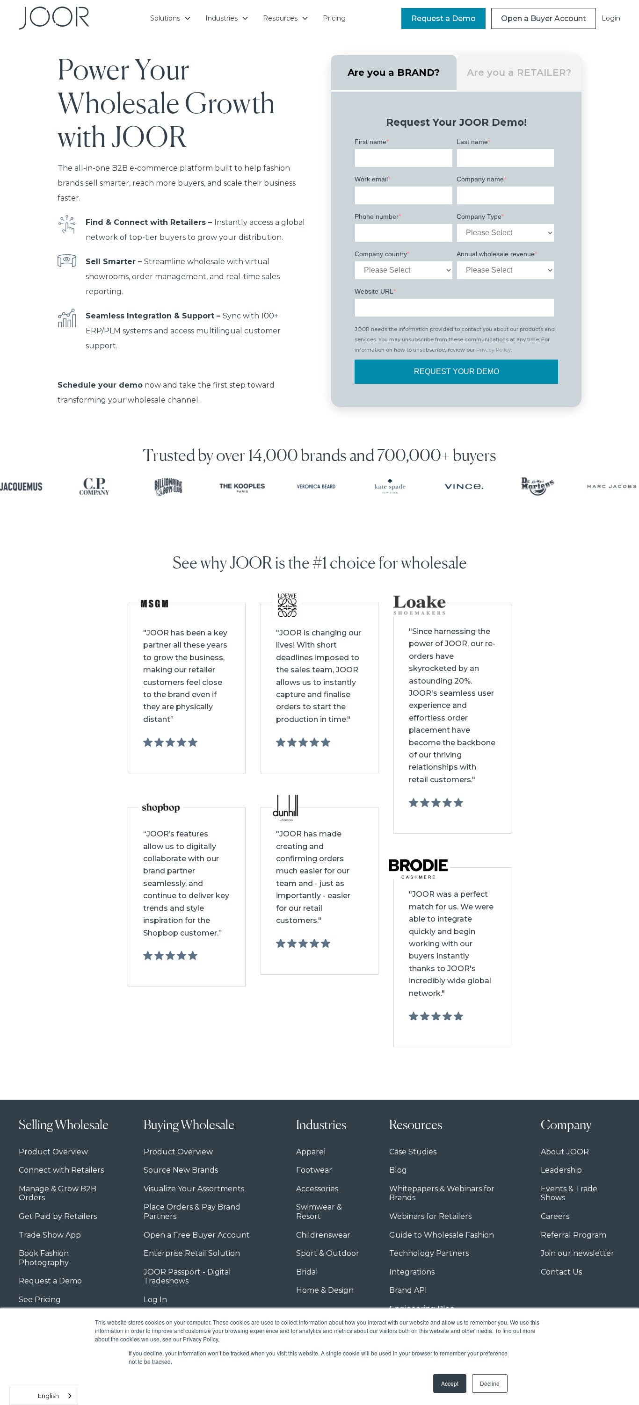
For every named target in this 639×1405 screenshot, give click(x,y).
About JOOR (565, 1151)
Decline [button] (490, 1383)
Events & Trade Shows (569, 1193)
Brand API (408, 1290)
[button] (170, 18)
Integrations (412, 1272)
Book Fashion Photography (44, 1258)
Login (611, 18)
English (48, 1395)
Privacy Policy (493, 349)
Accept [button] (449, 1383)
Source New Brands (181, 1170)
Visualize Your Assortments (194, 1188)
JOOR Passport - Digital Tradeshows (187, 1277)
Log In (155, 1299)
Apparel (311, 1151)
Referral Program (573, 1235)
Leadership (561, 1170)
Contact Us (561, 1272)
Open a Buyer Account (543, 18)
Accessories (317, 1188)
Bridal (307, 1272)
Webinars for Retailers (430, 1216)
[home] (54, 18)
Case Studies (412, 1151)
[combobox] (43, 1396)
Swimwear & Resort (319, 1212)
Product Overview (53, 1151)
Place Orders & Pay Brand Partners (192, 1212)
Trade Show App (50, 1235)
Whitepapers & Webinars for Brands (441, 1193)
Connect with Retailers (61, 1170)
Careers (555, 1216)
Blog (398, 1170)
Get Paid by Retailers (58, 1216)
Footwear (314, 1170)
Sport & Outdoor (327, 1253)
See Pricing (40, 1299)
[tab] (394, 73)
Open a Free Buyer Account (197, 1235)
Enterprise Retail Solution (192, 1253)
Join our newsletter (577, 1253)
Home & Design (325, 1290)
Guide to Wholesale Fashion (441, 1235)
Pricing (334, 18)
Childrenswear (323, 1235)
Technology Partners (429, 1253)
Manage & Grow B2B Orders (57, 1193)
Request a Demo (443, 18)
